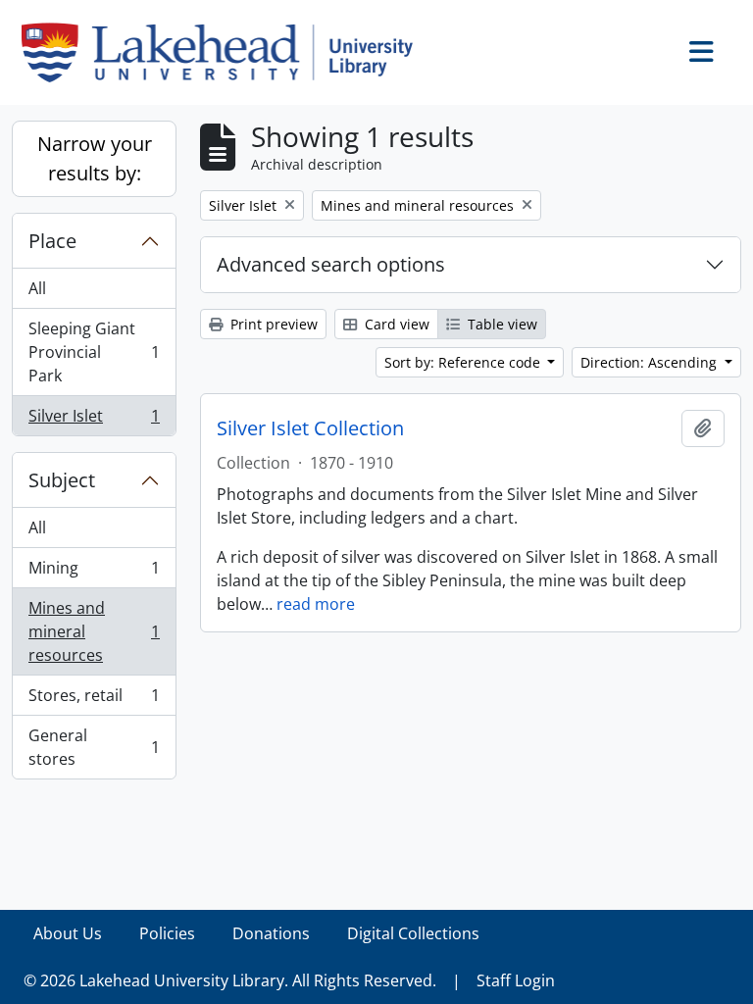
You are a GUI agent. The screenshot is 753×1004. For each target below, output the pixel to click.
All (37, 288)
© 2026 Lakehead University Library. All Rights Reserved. (230, 980)
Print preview (272, 324)
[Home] (225, 52)
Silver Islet (93, 420)
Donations (271, 933)
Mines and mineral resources (93, 631)
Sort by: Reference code (464, 362)
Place (52, 240)
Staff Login (516, 980)
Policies (167, 933)
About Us (67, 933)
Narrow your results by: (94, 158)
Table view (500, 324)
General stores (93, 747)
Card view (395, 324)
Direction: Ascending (650, 362)
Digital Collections (413, 933)
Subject (61, 480)
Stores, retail (93, 700)
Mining (93, 572)
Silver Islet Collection (310, 428)
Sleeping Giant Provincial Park (93, 352)
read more (315, 604)
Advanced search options (331, 264)
